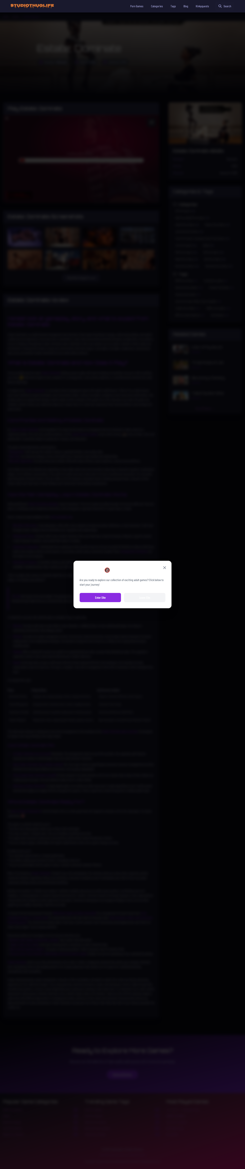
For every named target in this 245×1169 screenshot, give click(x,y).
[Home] (32, 6)
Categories (157, 6)
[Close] (164, 567)
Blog (186, 6)
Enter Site (100, 597)
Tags (173, 6)
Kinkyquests (202, 6)
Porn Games (136, 6)
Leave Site (144, 597)
